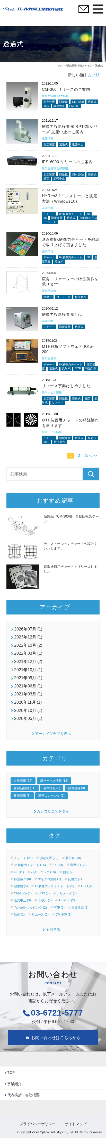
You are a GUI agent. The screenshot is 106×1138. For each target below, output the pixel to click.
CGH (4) (87, 886)
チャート (49, 213)
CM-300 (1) (64, 914)
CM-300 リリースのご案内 (66, 89)
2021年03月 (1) (28, 694)
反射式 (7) (75, 879)
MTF (78, 368)
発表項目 (47, 251)
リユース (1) (40, 914)
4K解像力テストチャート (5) (54, 886)
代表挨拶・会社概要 (23, 1095)
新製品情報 (49, 95)
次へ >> (91, 456)
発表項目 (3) (76, 788)
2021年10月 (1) (28, 670)
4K (88, 213)
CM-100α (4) (23, 893)
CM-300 (74, 105)
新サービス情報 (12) (54, 781)
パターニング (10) (43, 872)
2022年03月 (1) (28, 653)
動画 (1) (19, 914)
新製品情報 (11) (25, 788)
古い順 (93, 75)
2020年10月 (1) (28, 710)
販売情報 (63, 95)
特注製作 (80, 296)
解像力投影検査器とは (62, 314)
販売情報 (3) (22, 796)
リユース (57, 402)
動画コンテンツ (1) (51, 796)
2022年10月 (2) (28, 645)
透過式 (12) (78, 865)
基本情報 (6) (51, 788)
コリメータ (63, 296)
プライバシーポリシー (38, 1124)
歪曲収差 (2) (80, 907)
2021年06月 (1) (28, 686)
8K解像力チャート (70, 213)
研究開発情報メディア (79, 65)
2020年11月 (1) (28, 702)
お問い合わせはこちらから (56, 1037)
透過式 (92, 101)
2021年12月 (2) (28, 661)
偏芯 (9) (68, 872)
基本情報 (47, 207)
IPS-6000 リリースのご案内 (67, 162)
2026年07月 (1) (28, 629)
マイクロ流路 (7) (49, 879)
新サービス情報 (52, 392)
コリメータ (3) (67, 893)
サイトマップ (75, 1124)
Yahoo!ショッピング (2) (30, 907)
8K (45, 217)
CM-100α (78, 101)
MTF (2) (59, 907)
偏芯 (46, 105)
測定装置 (49, 101)
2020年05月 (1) (28, 718)
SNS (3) (44, 893)
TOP (60, 65)
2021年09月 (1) (28, 678)
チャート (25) (23, 858)
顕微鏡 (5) (21, 886)
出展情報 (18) (23, 781)
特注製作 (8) (22, 879)
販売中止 (59, 105)
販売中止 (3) (22, 900)
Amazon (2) (67, 900)
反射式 (66, 368)
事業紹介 (14, 1084)
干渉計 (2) (45, 900)
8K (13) (58, 865)
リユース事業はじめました (66, 386)
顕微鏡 (63, 101)
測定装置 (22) (49, 858)
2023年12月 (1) (28, 637)
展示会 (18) (73, 858)
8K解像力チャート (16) (30, 865)
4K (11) (19, 872)
